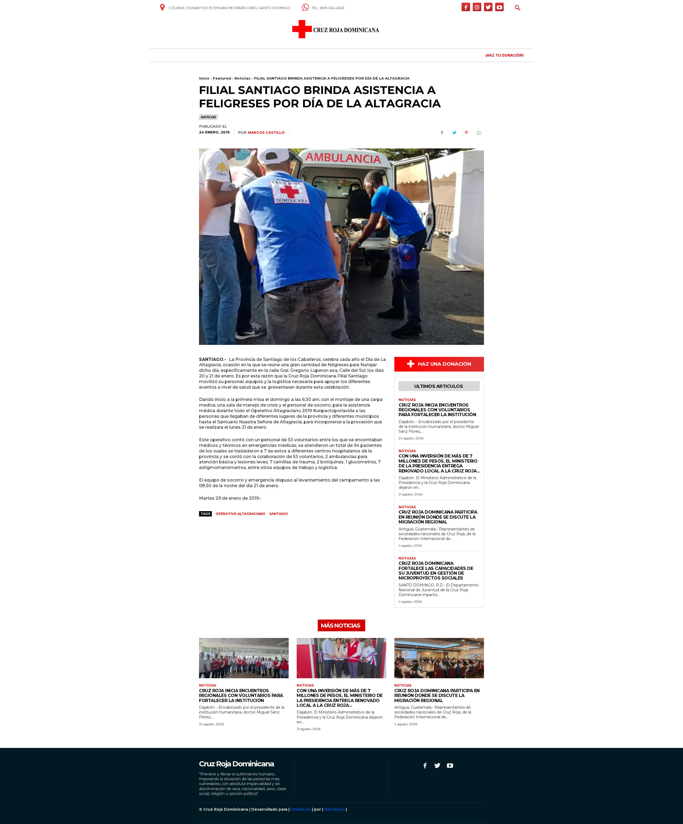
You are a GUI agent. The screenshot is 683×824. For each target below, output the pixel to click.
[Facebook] (466, 7)
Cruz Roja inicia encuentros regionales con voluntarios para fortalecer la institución (437, 410)
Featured (222, 78)
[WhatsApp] (478, 132)
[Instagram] (477, 7)
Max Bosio (334, 809)
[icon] (162, 9)
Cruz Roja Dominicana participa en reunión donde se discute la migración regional (438, 517)
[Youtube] (499, 7)
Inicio (204, 78)
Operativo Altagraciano (240, 514)
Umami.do (300, 809)
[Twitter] (488, 7)
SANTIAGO (278, 514)
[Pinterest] (466, 132)
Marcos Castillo (266, 132)
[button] (517, 8)
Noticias (243, 78)
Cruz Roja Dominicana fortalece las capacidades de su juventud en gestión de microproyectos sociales (436, 571)
